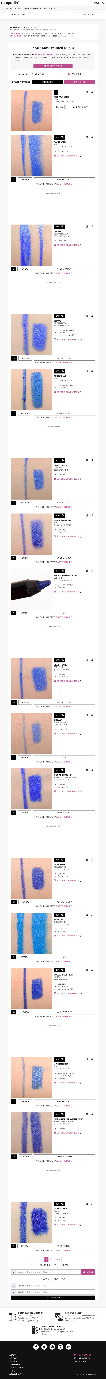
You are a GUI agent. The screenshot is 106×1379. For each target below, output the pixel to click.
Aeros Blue (60, 376)
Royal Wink (60, 142)
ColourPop (15, 36)
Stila (56, 1066)
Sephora (58, 578)
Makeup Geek (61, 722)
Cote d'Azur (60, 465)
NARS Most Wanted (44, 54)
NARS (56, 99)
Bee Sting (59, 919)
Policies (13, 1361)
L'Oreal (58, 977)
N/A (64, 613)
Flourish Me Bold (63, 520)
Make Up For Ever (63, 1121)
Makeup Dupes (16, 8)
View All (35, 28)
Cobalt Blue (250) (63, 975)
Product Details (53, 66)
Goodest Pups (80, 1361)
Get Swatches (53, 1297)
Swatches (47, 8)
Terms (12, 1371)
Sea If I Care (60, 665)
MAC (56, 144)
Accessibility (15, 1374)
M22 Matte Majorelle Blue (68, 1119)
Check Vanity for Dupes (31, 74)
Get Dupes (88, 1272)
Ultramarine (61, 1064)
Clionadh (15, 33)
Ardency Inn (60, 867)
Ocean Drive (60, 1208)
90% (58, 371)
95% (58, 137)
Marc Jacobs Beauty (65, 777)
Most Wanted (61, 97)
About (12, 1355)
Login (97, 3)
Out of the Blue (62, 775)
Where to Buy (80, 107)
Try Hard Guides (82, 1358)
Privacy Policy (16, 1368)
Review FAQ (14, 1364)
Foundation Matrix (32, 8)
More (56, 8)
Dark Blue (59, 864)
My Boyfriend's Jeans (66, 575)
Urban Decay (61, 234)
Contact (13, 1358)
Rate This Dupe (64, 184)
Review (59, 107)
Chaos (57, 231)
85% (58, 770)
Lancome (59, 467)
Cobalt (58, 720)
